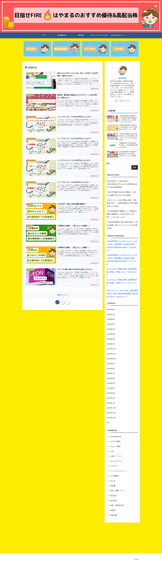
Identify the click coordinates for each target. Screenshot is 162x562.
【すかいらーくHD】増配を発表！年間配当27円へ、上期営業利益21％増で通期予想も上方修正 (122, 203)
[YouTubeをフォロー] (123, 100)
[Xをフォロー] (118, 100)
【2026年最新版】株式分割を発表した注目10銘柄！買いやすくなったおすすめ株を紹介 (122, 225)
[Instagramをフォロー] (121, 100)
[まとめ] (125, 49)
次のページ (62, 295)
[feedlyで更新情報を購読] (126, 100)
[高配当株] (66, 49)
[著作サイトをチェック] (115, 100)
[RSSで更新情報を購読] (129, 100)
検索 (108, 163)
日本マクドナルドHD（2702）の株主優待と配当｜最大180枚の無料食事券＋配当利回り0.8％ (122, 293)
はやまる (122, 78)
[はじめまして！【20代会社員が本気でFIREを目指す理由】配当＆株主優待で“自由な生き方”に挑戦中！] (37, 49)
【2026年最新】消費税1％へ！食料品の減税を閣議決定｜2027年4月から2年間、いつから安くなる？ (122, 214)
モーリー (131, 283)
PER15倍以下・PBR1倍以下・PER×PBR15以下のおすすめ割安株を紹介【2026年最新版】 (122, 184)
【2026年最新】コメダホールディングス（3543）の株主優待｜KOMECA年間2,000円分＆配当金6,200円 (121, 244)
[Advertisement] (78, 537)
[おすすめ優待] (96, 49)
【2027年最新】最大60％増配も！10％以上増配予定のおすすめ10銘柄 (121, 193)
